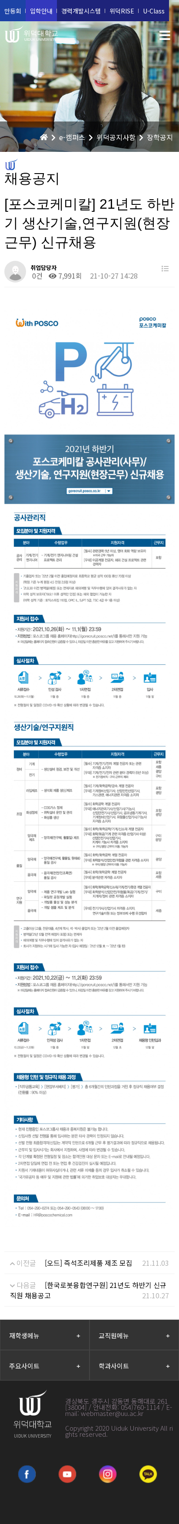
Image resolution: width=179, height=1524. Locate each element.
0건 (36, 275)
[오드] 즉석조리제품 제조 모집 (89, 1263)
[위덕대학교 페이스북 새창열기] (27, 1474)
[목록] (165, 268)
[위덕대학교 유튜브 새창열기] (67, 1474)
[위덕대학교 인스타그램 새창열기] (108, 1474)
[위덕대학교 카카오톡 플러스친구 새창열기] (148, 1474)
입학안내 (41, 11)
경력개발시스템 (81, 11)
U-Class (154, 11)
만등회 (12, 11)
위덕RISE (121, 11)
